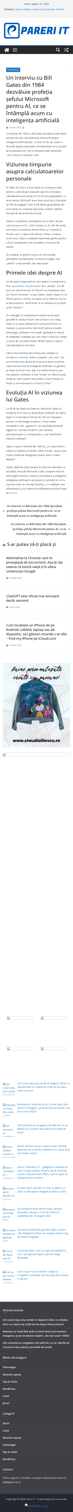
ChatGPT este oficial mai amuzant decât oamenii (32, 598)
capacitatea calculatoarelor (26, 286)
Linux (6, 1396)
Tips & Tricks (10, 1381)
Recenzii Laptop (12, 1374)
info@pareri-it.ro (12, 1482)
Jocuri (6, 1403)
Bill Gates (21, 187)
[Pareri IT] (7, 50)
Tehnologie (13, 70)
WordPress (9, 1388)
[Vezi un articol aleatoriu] (66, 50)
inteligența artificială (17, 357)
